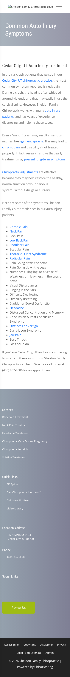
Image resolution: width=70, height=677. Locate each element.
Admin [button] (50, 652)
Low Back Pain (19, 240)
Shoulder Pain (19, 245)
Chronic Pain (19, 227)
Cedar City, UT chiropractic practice (27, 80)
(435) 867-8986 (16, 557)
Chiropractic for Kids (15, 449)
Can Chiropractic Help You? (24, 492)
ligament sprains (31, 141)
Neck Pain (17, 231)
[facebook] (4, 584)
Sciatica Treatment (14, 457)
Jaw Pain (15, 335)
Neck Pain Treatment (15, 425)
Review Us (19, 608)
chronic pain (11, 147)
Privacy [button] (61, 644)
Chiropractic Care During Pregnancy (24, 441)
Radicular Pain (20, 258)
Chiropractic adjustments (20, 172)
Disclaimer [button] (46, 644)
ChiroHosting (43, 667)
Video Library (15, 508)
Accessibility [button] (11, 644)
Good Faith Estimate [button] (28, 652)
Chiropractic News (18, 500)
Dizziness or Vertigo (24, 326)
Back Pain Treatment (15, 417)
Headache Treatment (15, 433)
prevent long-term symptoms (45, 159)
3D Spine (12, 484)
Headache (17, 308)
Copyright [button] (30, 644)
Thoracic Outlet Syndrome (28, 254)
